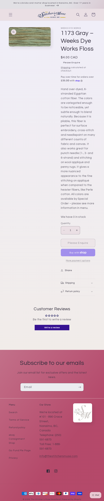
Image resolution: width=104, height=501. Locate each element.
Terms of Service (19, 420)
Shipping (65, 67)
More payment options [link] (78, 260)
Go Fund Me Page (20, 450)
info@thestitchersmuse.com (58, 456)
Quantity (65, 223)
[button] (10, 15)
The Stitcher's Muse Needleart (46, 499)
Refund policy (17, 427)
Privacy (13, 458)
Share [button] (68, 270)
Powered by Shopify (71, 499)
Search (13, 412)
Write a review (52, 327)
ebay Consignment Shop (17, 439)
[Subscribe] (80, 387)
